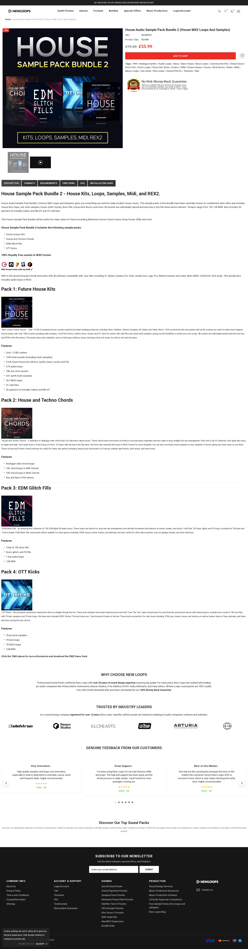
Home (8, 19)
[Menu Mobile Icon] (238, 11)
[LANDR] (227, 726)
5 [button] (129, 802)
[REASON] (62, 726)
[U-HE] (144, 726)
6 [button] (132, 802)
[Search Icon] (219, 11)
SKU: (127, 35)
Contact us (207, 889)
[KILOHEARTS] (103, 726)
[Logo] (23, 11)
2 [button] (119, 802)
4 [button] (125, 802)
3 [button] (122, 802)
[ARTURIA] (186, 726)
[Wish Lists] (242, 55)
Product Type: (132, 39)
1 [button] (115, 802)
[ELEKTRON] (20, 726)
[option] (63, 88)
